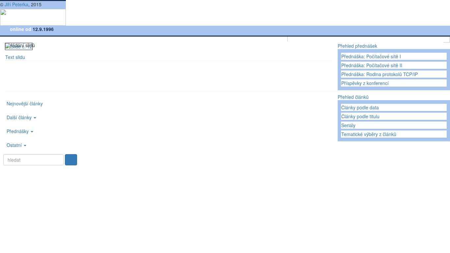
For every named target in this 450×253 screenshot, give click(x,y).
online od (21, 29)
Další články (20, 117)
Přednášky (18, 131)
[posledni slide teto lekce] (38, 71)
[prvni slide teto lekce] (9, 71)
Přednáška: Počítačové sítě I (371, 56)
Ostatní (15, 145)
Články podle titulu (360, 116)
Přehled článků (353, 97)
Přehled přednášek (357, 45)
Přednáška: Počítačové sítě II (371, 65)
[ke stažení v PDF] (39, 84)
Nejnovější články (25, 103)
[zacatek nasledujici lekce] (24, 84)
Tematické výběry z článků (368, 134)
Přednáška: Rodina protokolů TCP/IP (379, 74)
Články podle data (360, 107)
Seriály (348, 125)
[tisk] (9, 84)
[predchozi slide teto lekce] (18, 71)
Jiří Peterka (16, 4)
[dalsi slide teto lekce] (28, 71)
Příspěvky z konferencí (365, 83)
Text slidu (15, 57)
